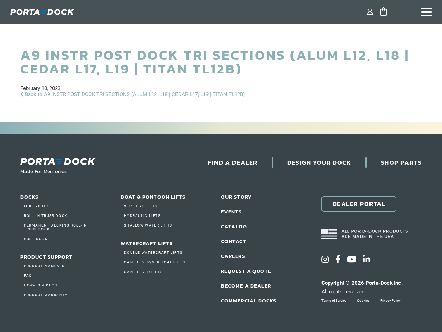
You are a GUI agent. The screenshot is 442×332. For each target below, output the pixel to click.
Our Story (236, 197)
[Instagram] (325, 259)
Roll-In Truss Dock (45, 216)
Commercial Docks (249, 300)
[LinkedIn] (366, 259)
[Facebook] (337, 259)
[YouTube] (351, 259)
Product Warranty (46, 295)
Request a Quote (246, 271)
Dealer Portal (359, 204)
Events (231, 211)
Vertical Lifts (140, 206)
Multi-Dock (36, 206)
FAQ (28, 276)
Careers (233, 256)
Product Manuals (44, 266)
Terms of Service (333, 300)
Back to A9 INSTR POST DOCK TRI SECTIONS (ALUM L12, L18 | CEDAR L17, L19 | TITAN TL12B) (134, 94)
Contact (234, 241)
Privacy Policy (390, 300)
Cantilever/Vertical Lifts (154, 262)
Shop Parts (401, 162)
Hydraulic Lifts (142, 216)
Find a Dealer (232, 162)
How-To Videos (40, 285)
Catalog (234, 226)
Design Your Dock (319, 162)
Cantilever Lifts (143, 272)
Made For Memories (43, 171)
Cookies (363, 300)
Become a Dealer (246, 286)
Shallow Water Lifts (148, 225)
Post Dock (35, 239)
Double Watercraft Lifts (153, 252)
